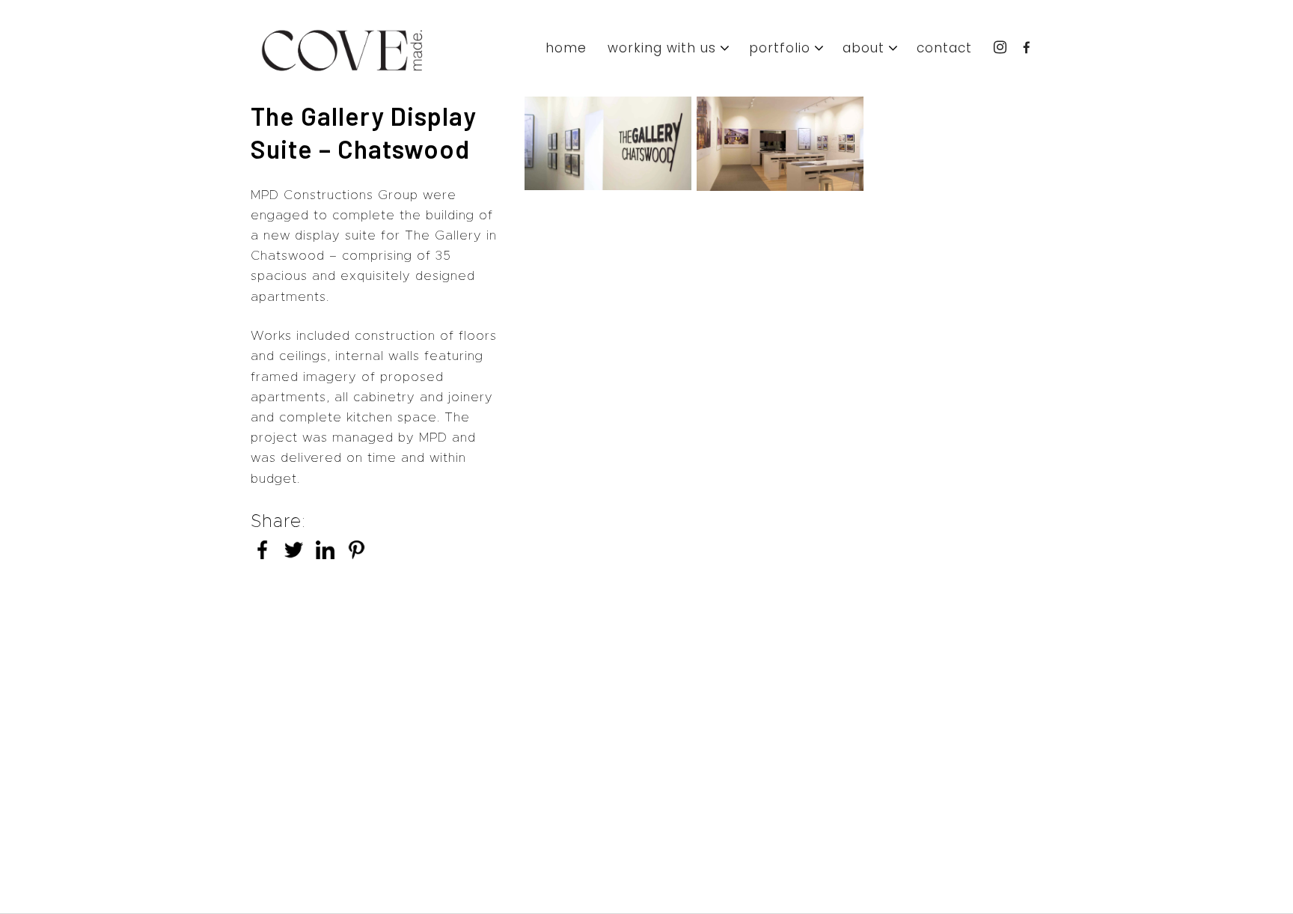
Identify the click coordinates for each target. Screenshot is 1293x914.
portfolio (779, 49)
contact (944, 49)
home (566, 49)
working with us (662, 49)
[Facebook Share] (262, 554)
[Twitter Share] (293, 554)
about (863, 49)
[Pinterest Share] (356, 554)
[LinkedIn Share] (325, 554)
